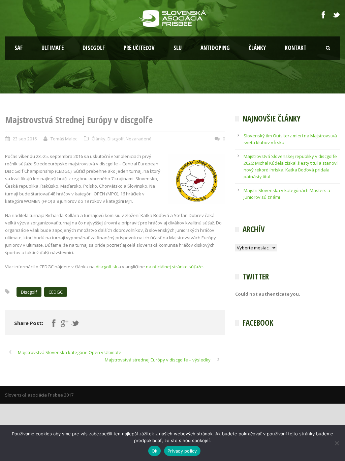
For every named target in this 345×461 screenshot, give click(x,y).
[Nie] (336, 443)
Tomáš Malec (64, 139)
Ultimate (52, 48)
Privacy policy (182, 451)
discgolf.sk (106, 267)
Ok (155, 451)
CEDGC (56, 292)
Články (257, 48)
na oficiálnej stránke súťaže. (175, 267)
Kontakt (296, 48)
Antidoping (215, 48)
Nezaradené (139, 139)
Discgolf (94, 48)
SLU (178, 48)
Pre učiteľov (139, 48)
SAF (18, 48)
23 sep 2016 (25, 139)
